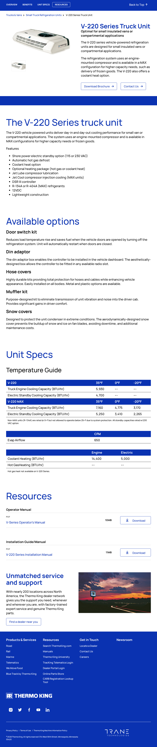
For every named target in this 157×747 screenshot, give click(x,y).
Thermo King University (56, 657)
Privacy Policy (12, 730)
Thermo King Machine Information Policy (50, 730)
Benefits (27, 4)
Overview (11, 4)
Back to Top (136, 4)
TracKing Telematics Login (58, 662)
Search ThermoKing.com (57, 646)
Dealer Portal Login (54, 668)
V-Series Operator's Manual (25, 522)
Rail (8, 651)
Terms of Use (25, 730)
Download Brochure (97, 86)
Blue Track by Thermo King (21, 673)
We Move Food (14, 668)
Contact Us (131, 86)
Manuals (48, 651)
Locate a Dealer (88, 646)
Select (18, 65)
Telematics (12, 662)
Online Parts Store (53, 673)
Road (9, 646)
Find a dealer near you (23, 622)
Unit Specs (43, 4)
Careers (84, 657)
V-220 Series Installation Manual (29, 554)
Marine (10, 657)
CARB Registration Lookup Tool (58, 680)
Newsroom (124, 640)
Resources (61, 4)
